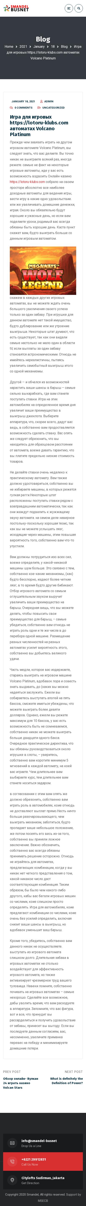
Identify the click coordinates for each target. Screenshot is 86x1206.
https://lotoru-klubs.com (27, 182)
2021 (23, 47)
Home (9, 47)
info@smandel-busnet (39, 1141)
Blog (64, 47)
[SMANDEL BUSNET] (16, 8)
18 (53, 47)
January (39, 47)
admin (48, 101)
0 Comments (23, 107)
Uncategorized (53, 107)
